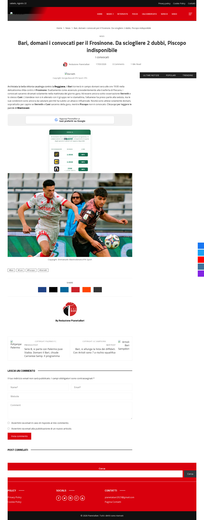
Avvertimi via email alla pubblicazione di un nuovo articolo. (41, 428)
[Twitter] (64, 498)
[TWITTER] (53, 289)
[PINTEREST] (75, 289)
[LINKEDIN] (64, 289)
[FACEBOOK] (42, 289)
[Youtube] (82, 498)
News (102, 36)
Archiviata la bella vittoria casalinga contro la (36, 86)
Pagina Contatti (113, 501)
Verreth (44, 270)
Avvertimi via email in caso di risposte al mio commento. (40, 422)
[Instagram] (70, 498)
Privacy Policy (15, 497)
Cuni (21, 270)
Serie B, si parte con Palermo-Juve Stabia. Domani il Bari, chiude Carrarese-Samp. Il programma (43, 349)
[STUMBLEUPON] (86, 289)
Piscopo (31, 270)
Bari (11, 270)
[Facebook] (58, 498)
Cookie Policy (14, 501)
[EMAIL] (98, 289)
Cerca (102, 468)
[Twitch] (76, 498)
